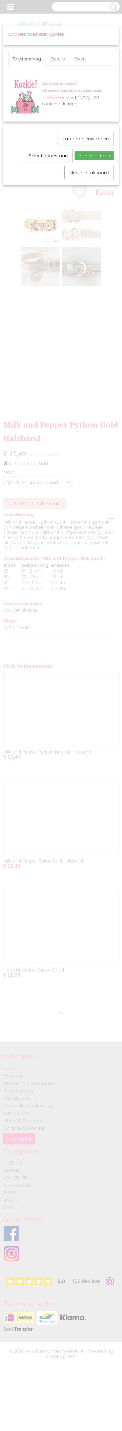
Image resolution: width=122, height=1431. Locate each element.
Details (57, 58)
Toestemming (27, 58)
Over (79, 58)
